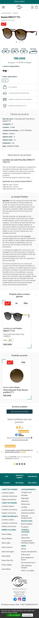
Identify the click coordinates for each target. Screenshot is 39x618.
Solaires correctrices (9, 499)
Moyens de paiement (29, 552)
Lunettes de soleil (6, 13)
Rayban (15, 13)
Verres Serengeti (8, 552)
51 (5, 80)
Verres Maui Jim (7, 560)
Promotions (26, 521)
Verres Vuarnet (7, 547)
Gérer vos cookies (27, 571)
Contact (6, 483)
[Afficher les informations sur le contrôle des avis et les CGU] (31, 438)
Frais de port (25, 555)
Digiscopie (25, 498)
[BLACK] (6, 71)
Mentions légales (19, 476)
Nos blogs (19, 483)
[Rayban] (8, 303)
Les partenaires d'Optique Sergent (28, 542)
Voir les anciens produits (19, 411)
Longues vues (26, 492)
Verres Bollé (6, 556)
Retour (23, 549)
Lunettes (24, 535)
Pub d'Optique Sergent (26, 567)
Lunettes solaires (8, 493)
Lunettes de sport (27, 510)
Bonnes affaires (26, 524)
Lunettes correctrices (9, 496)
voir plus (23, 452)
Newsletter (32, 476)
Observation (25, 538)
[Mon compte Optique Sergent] (32, 7)
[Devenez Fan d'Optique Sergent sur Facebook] (15, 599)
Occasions (24, 527)
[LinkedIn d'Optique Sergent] (24, 599)
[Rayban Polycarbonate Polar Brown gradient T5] (16, 379)
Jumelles (24, 495)
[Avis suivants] (37, 452)
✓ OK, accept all (14, 615)
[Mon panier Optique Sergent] (36, 7)
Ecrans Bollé (6, 569)
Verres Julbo (6, 543)
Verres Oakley (7, 534)
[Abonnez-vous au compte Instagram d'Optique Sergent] (19, 599)
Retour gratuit (19, 2)
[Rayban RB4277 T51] (16, 324)
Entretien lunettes (27, 513)
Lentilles (24, 507)
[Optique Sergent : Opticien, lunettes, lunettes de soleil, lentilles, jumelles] (19, 7)
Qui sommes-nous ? (28, 563)
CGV (6, 476)
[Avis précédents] (1, 452)
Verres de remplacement (26, 517)
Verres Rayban (7, 538)
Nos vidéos (32, 483)
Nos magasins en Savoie (27, 559)
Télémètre (25, 501)
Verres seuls (25, 504)
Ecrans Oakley (7, 565)
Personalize (27, 615)
